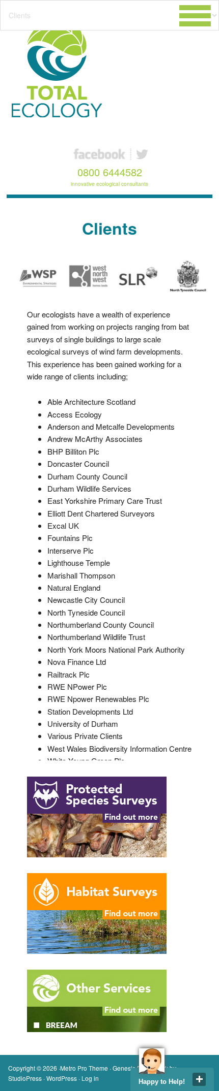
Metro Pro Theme (84, 1068)
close (199, 1079)
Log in (90, 1078)
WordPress (61, 1078)
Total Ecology (61, 68)
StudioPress (25, 1078)
